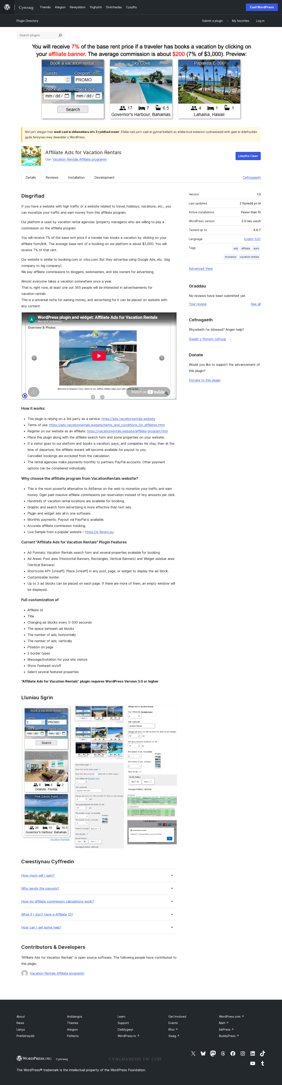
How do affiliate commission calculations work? (57, 901)
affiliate (245, 248)
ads (235, 248)
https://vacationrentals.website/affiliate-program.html (127, 431)
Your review (198, 304)
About (21, 1016)
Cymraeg (62, 1059)
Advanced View (201, 268)
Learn (121, 1016)
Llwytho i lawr (248, 156)
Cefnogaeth (252, 177)
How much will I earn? (38, 875)
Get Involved (177, 1016)
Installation (76, 177)
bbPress (226, 1029)
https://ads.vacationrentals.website (128, 419)
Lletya (21, 1029)
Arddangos (74, 1016)
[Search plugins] (60, 35)
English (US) (252, 239)
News (20, 1023)
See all (256, 304)
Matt (224, 1023)
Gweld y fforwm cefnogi (207, 339)
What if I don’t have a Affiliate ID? (47, 914)
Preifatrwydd (25, 1036)
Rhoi (173, 1029)
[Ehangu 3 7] (118, 732)
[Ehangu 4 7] (118, 768)
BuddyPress (229, 1036)
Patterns (73, 1036)
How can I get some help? (41, 927)
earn (256, 248)
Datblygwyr (125, 1029)
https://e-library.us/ (99, 532)
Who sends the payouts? (40, 888)
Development (104, 177)
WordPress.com (231, 1016)
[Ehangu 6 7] (171, 800)
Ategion (72, 1029)
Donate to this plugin (204, 380)
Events (173, 1023)
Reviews (52, 177)
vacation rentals (249, 256)
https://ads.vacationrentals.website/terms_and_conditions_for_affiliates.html (107, 425)
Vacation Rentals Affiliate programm (79, 159)
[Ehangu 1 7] (65, 710)
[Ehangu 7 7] (171, 825)
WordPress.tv (129, 1036)
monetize (230, 256)
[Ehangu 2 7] (118, 710)
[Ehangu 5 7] (171, 710)
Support (123, 1023)
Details (31, 177)
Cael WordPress (262, 7)
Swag (174, 1036)
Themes (72, 1023)
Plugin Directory (27, 20)
